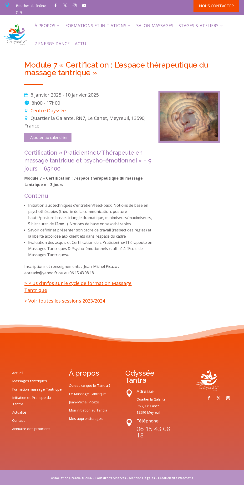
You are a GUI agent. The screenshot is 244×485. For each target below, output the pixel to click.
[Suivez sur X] (65, 5)
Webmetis (185, 478)
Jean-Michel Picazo (84, 402)
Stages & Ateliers (198, 25)
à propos (45, 25)
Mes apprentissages (86, 418)
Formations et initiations (95, 25)
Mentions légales (142, 478)
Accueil (17, 372)
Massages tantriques (29, 380)
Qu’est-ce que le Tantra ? (90, 385)
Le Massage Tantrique (87, 393)
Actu (80, 43)
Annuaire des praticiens (31, 428)
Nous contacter (216, 6)
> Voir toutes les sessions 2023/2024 (64, 301)
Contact (18, 420)
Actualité (19, 412)
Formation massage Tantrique (37, 389)
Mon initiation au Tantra (88, 410)
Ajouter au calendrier (49, 137)
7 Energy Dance (52, 43)
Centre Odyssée (48, 110)
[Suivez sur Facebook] (55, 5)
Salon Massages (154, 25)
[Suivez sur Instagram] (74, 5)
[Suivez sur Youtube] (84, 5)
